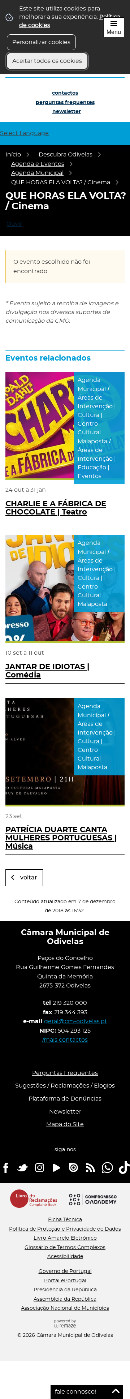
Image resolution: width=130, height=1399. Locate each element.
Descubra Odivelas (65, 155)
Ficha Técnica (65, 1219)
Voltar (28, 878)
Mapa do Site (65, 1124)
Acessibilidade (65, 1256)
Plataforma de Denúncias (65, 1099)
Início (13, 155)
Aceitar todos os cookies (47, 61)
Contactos (65, 93)
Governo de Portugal (65, 1271)
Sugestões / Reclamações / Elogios (65, 1086)
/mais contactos (65, 1040)
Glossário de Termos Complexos (65, 1247)
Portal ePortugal (65, 1280)
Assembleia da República (65, 1299)
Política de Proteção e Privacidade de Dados (65, 1229)
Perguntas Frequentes (65, 102)
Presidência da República (65, 1289)
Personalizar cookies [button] (41, 42)
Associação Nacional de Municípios (65, 1308)
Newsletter (66, 111)
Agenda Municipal (37, 173)
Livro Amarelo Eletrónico (65, 1238)
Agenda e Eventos (37, 164)
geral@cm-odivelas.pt (75, 1021)
